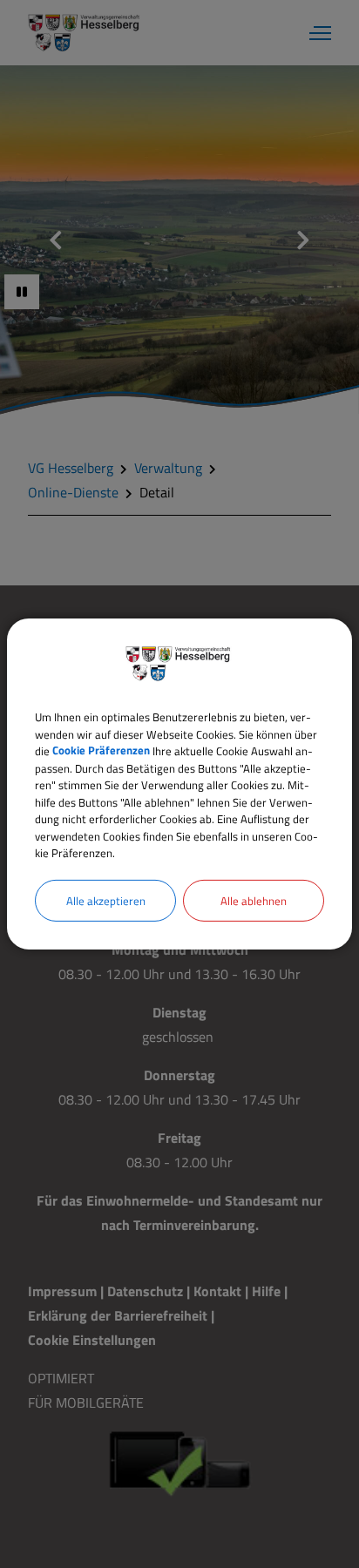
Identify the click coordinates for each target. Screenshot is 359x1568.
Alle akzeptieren (106, 900)
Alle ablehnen (253, 900)
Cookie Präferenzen (101, 751)
